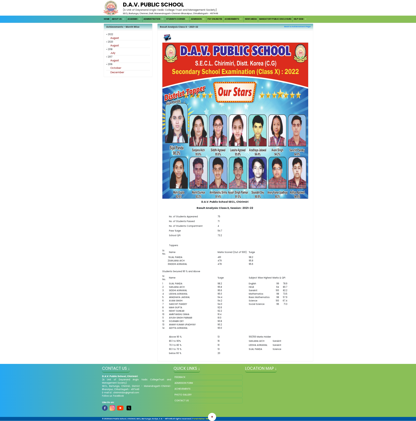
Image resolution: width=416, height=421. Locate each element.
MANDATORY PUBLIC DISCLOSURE (275, 19)
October (115, 68)
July (112, 53)
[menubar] (205, 19)
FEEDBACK (180, 377)
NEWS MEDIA (251, 19)
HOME (106, 19)
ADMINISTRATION (151, 19)
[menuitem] (107, 19)
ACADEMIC (133, 19)
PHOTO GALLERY (183, 394)
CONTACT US (182, 400)
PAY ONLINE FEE (215, 19)
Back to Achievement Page (297, 26)
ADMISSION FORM (184, 383)
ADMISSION (196, 19)
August (114, 38)
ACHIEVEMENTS (232, 19)
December (117, 72)
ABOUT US (117, 19)
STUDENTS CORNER (175, 19)
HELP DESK (299, 19)
